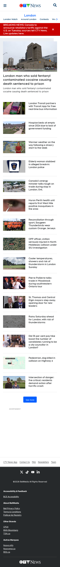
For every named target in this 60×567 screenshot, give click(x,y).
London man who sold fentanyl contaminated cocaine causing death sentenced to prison (27, 79)
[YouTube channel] (32, 472)
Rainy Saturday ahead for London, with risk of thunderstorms (41, 319)
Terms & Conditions (12, 512)
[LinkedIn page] (38, 472)
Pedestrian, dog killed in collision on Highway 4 (42, 359)
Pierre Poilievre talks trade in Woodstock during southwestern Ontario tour (40, 282)
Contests (44, 19)
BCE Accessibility (11, 496)
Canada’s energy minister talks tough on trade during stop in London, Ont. (41, 185)
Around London (28, 19)
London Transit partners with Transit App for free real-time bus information (43, 106)
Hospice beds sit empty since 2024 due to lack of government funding (42, 125)
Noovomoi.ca (9, 548)
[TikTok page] (27, 472)
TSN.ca (6, 533)
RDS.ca (6, 552)
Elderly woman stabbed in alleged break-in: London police (42, 164)
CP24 (5, 527)
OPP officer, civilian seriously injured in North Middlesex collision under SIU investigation (43, 243)
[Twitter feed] (21, 472)
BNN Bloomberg (10, 530)
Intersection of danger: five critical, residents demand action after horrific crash (41, 381)
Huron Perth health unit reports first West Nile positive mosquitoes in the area (42, 204)
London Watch (10, 19)
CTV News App (10, 462)
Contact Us (25, 462)
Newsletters (43, 462)
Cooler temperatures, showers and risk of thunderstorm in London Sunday (42, 262)
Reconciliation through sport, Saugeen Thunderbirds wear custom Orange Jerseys (42, 224)
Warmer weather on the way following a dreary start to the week (42, 145)
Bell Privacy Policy (11, 508)
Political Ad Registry (12, 515)
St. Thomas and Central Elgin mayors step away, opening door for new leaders (42, 301)
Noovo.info (8, 545)
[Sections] (5, 5)
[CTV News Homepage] (30, 5)
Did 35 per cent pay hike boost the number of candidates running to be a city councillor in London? (43, 342)
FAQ (34, 462)
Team (53, 462)
